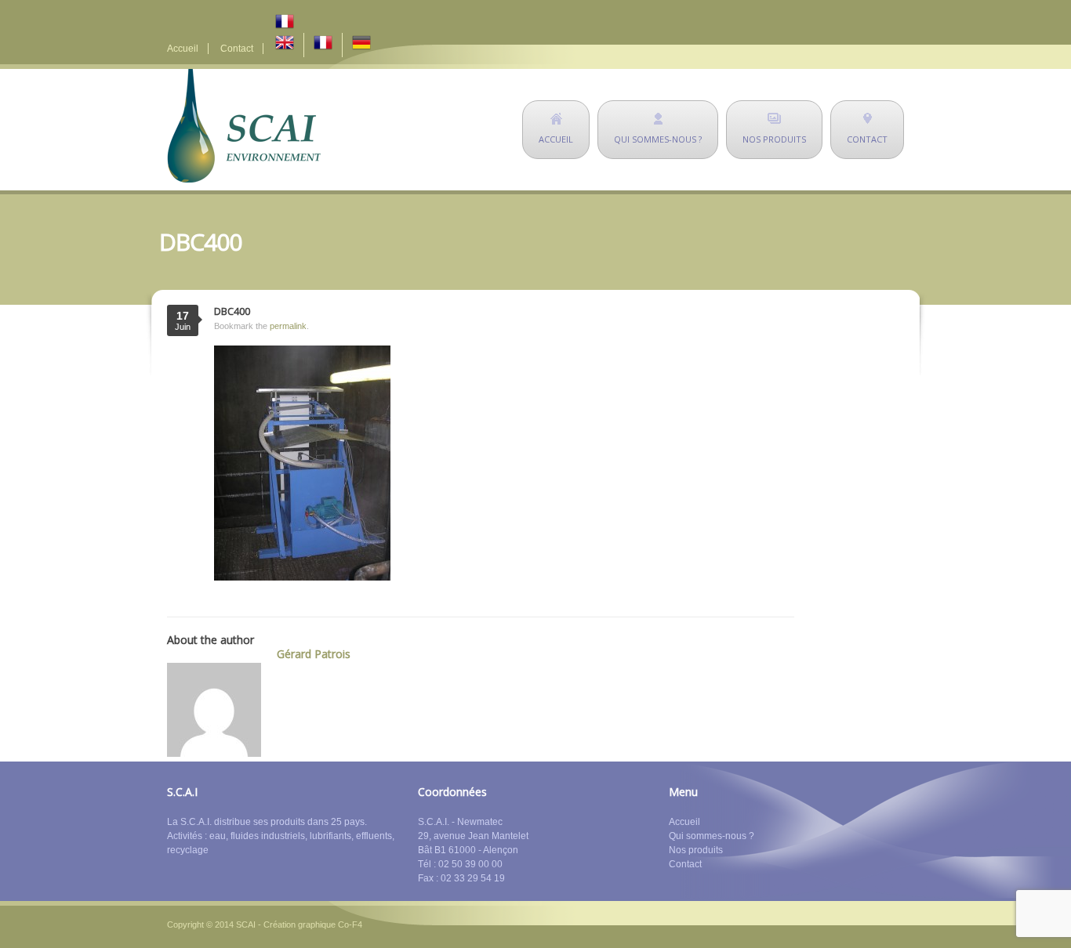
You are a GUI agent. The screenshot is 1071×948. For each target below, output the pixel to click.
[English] (284, 45)
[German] (361, 45)
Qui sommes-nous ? (711, 835)
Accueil (182, 48)
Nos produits (696, 850)
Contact (236, 48)
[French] (327, 22)
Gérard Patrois (313, 653)
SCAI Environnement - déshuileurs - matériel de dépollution (244, 126)
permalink (288, 326)
